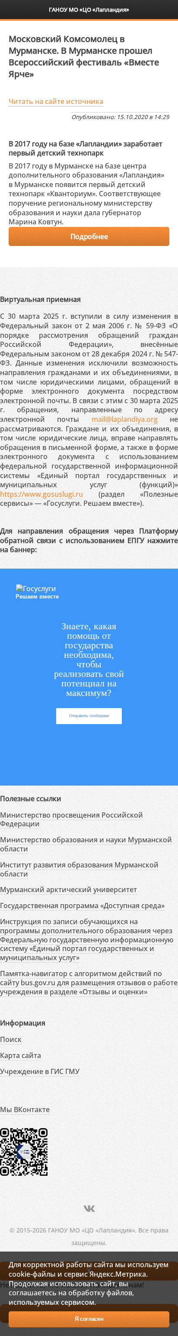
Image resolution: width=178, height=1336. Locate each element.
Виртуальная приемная (40, 299)
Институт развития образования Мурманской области (79, 869)
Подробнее (89, 236)
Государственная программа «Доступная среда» (82, 905)
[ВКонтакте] (89, 1208)
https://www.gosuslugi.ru (41, 494)
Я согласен (89, 1319)
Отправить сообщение (89, 715)
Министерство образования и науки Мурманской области (86, 844)
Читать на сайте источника (56, 101)
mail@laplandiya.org (125, 419)
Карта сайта (20, 1055)
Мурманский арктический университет (68, 889)
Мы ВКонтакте (25, 1109)
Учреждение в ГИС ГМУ (39, 1071)
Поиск (11, 1039)
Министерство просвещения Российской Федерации (71, 819)
